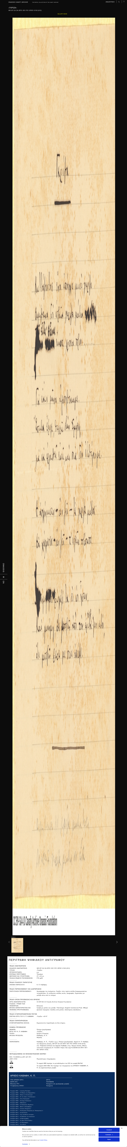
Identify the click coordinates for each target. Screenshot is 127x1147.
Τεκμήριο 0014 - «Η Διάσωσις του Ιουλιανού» (22, 1116)
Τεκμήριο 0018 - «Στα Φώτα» (18, 1124)
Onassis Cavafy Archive (18, 2)
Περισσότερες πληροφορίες (46, 1058)
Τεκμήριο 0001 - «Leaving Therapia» (20, 1091)
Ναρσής (39, 1037)
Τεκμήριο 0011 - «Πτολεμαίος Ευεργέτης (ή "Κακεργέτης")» (26, 1110)
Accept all (109, 1129)
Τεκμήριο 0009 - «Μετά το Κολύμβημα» (21, 1106)
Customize (25, 1144)
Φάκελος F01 (14, 1083)
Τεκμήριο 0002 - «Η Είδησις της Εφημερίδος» (22, 1093)
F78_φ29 (40, 978)
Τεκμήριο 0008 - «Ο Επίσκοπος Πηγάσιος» (22, 1104)
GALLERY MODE (62, 14)
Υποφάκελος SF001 (17, 1085)
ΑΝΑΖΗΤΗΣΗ (110, 1)
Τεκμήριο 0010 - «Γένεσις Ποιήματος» (20, 1108)
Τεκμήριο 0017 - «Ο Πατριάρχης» (19, 1122)
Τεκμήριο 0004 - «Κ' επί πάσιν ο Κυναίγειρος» (23, 1097)
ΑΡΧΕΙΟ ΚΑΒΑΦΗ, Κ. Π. (23, 1075)
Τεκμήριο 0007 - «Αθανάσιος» (18, 1102)
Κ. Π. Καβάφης (42, 984)
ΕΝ (4, 582)
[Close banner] (121, 1128)
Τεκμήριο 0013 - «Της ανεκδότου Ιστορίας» (22, 1114)
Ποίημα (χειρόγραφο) (44, 1029)
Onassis (4, 567)
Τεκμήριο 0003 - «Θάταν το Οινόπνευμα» (21, 1095)
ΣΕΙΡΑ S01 (14, 1081)
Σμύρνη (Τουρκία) (42, 1033)
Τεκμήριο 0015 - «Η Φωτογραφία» (19, 1118)
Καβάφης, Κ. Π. (42, 1035)
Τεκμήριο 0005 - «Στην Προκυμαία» (20, 1099)
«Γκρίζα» (39, 1031)
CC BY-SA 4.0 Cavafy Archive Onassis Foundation (54, 1001)
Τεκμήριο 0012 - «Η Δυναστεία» (19, 1112)
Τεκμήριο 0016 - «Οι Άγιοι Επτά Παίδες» (21, 1120)
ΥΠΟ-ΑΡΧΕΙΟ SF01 (16, 1079)
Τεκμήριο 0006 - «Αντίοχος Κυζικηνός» (20, 1101)
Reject (109, 1139)
